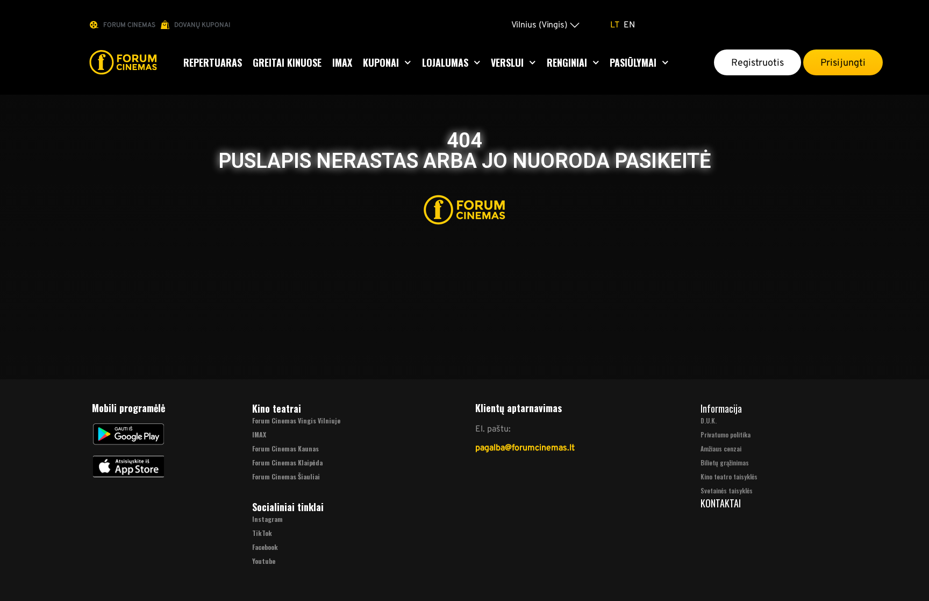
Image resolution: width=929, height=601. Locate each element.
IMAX (342, 62)
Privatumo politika (726, 434)
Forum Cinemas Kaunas (285, 448)
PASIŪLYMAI (633, 62)
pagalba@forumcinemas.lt (525, 447)
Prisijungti (843, 62)
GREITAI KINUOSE (287, 62)
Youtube (263, 560)
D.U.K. (709, 420)
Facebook (265, 546)
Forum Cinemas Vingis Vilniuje (296, 420)
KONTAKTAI (721, 503)
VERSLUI (507, 62)
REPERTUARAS (212, 62)
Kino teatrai (276, 408)
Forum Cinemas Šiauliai (286, 476)
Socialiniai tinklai (288, 506)
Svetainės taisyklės (727, 490)
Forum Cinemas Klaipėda (287, 462)
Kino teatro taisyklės (729, 476)
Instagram (267, 519)
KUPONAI (381, 62)
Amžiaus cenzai (721, 448)
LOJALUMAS (445, 62)
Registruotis (757, 62)
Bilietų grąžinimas (725, 462)
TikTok (262, 533)
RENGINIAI (567, 62)
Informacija (721, 408)
